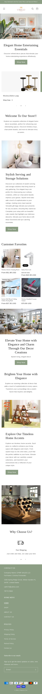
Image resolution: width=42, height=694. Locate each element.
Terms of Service (10, 639)
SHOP (6, 607)
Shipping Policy (9, 634)
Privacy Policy (9, 630)
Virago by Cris (23, 690)
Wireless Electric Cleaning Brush (10, 269)
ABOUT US (8, 612)
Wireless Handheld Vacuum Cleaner (29, 299)
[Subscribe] (35, 669)
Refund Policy (9, 643)
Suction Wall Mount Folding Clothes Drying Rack (9, 299)
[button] (4, 9)
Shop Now (21, 62)
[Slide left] (16, 106)
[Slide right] (25, 106)
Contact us (8, 648)
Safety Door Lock (26, 269)
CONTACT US (9, 617)
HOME (6, 603)
